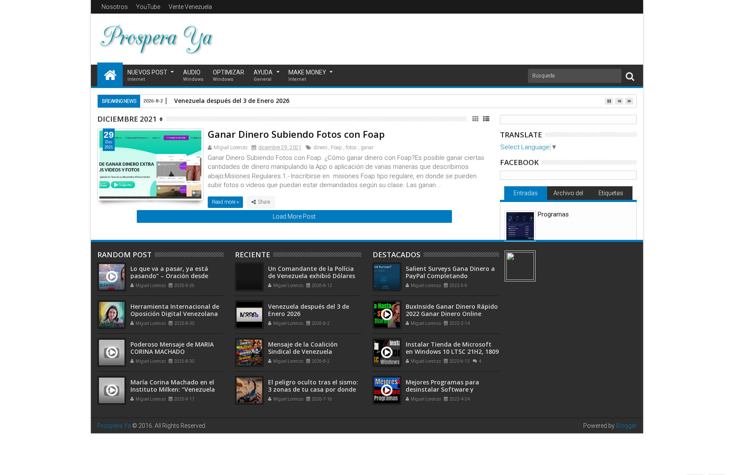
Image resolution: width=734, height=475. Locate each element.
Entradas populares (525, 195)
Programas (553, 214)
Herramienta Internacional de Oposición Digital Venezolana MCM (174, 313)
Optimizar (228, 75)
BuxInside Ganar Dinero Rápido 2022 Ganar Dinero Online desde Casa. (452, 313)
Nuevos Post (147, 75)
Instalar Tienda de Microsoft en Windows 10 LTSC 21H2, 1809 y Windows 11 (452, 351)
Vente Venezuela (190, 6)
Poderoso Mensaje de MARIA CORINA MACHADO (172, 348)
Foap (336, 148)
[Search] (630, 76)
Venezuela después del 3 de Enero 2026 (231, 101)
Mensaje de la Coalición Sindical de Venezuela (303, 348)
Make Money (307, 75)
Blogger (626, 425)
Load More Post (294, 216)
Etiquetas (610, 193)
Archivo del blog (568, 195)
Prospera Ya (114, 425)
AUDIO (193, 75)
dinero (320, 148)
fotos (351, 148)
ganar (367, 148)
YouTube (148, 6)
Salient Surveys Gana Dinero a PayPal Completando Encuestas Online (450, 276)
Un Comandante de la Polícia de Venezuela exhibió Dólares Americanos (311, 276)
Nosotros (115, 6)
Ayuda (263, 75)
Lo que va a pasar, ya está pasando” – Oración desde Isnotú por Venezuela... (169, 276)
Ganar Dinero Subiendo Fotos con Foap (296, 134)
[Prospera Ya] (110, 74)
